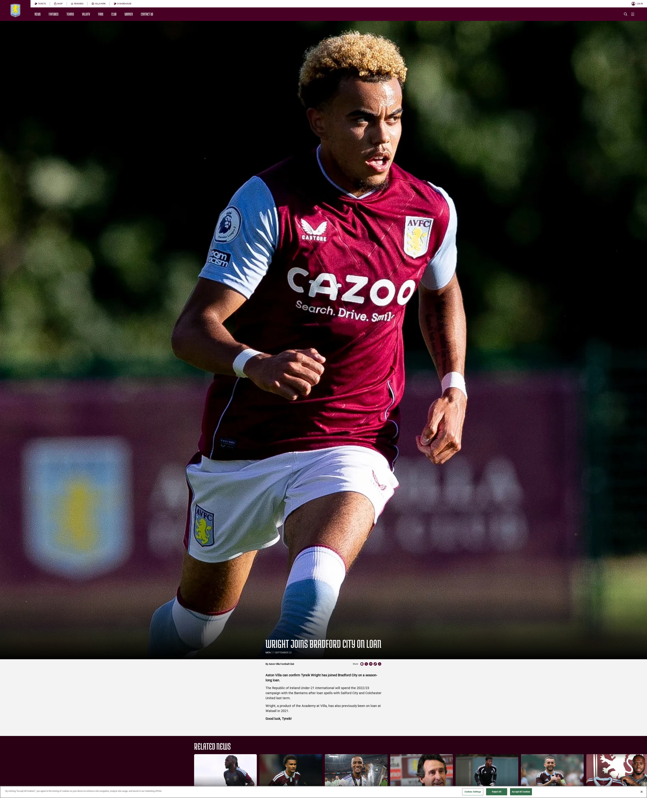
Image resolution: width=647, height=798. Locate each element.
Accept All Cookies (521, 791)
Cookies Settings (473, 791)
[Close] (641, 791)
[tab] (40, 3)
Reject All (496, 791)
